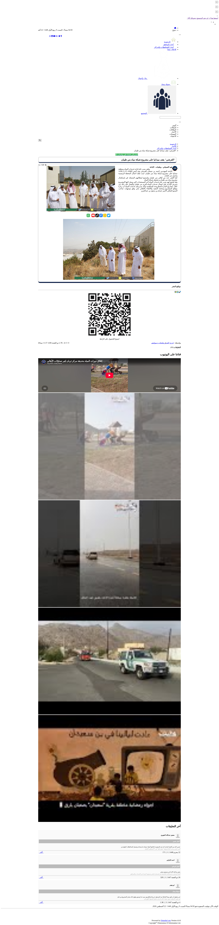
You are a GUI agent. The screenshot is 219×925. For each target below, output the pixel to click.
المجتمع (144, 113)
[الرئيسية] (175, 28)
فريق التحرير (169, 343)
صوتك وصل (165, 84)
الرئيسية (167, 42)
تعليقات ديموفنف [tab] (157, 343)
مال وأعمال (142, 78)
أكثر (41, 852)
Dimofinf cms (166, 920)
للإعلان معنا (171, 49)
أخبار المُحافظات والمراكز (164, 47)
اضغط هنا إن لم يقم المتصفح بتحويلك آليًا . (202, 18)
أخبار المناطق (168, 45)
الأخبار (174, 146)
